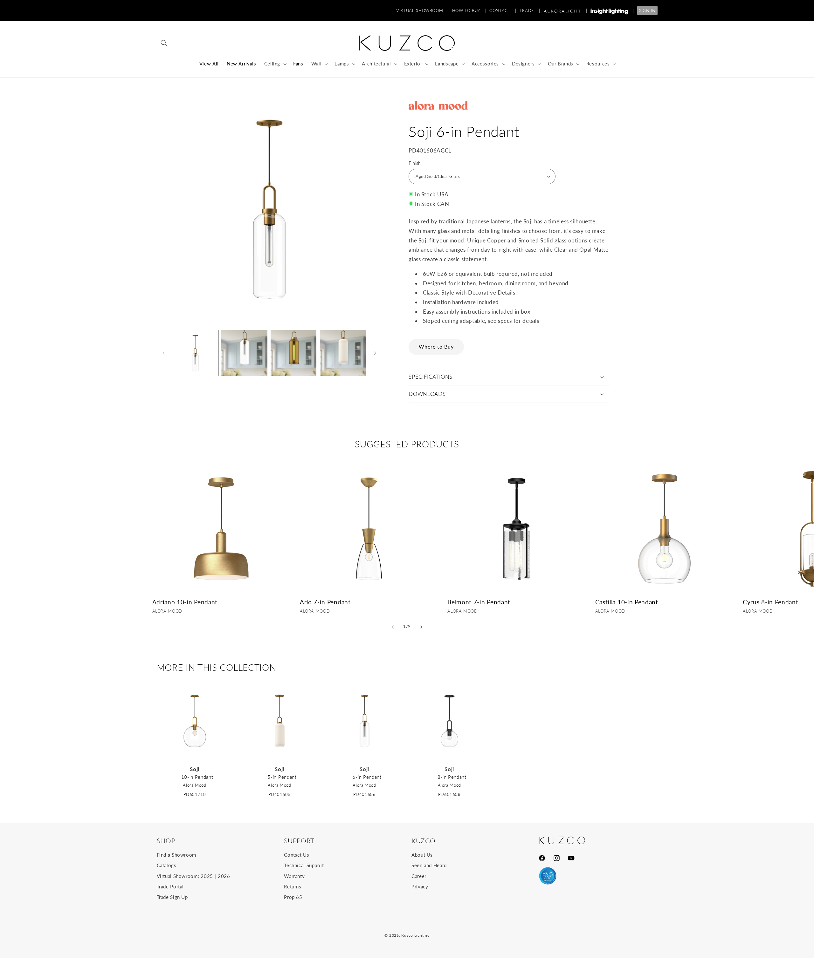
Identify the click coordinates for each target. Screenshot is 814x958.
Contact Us (296, 855)
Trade (530, 10)
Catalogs (166, 865)
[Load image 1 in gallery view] (195, 353)
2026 (224, 876)
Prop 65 (293, 897)
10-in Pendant (197, 777)
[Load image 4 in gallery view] (343, 353)
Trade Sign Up (172, 897)
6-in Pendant (366, 777)
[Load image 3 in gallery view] (293, 353)
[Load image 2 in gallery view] (244, 353)
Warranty (294, 876)
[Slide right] (375, 353)
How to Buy (469, 10)
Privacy (419, 886)
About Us (422, 855)
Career (418, 876)
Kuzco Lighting (415, 935)
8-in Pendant (452, 777)
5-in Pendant (281, 777)
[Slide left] (164, 353)
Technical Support (304, 865)
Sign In (647, 10)
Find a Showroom (176, 855)
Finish (415, 163)
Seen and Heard (429, 865)
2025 (207, 876)
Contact (502, 10)
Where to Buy (436, 346)
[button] (164, 43)
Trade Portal (170, 886)
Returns (292, 886)
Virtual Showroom (422, 10)
